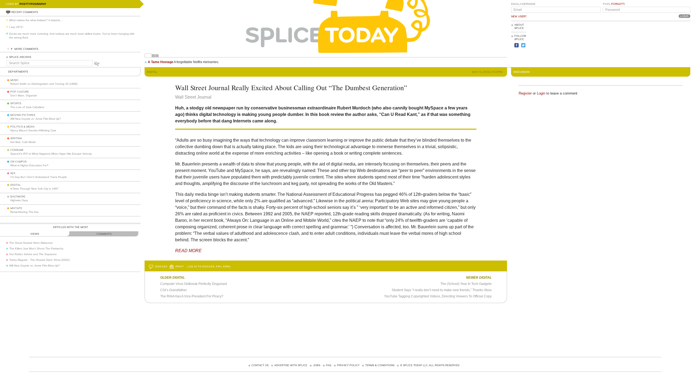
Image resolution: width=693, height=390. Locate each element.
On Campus (18, 161)
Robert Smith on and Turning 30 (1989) (43, 83)
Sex (12, 173)
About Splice (519, 26)
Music (14, 80)
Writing (16, 138)
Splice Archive (20, 57)
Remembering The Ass (24, 211)
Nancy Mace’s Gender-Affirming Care (33, 130)
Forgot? (618, 4)
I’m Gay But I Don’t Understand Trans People (38, 177)
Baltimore (17, 196)
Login (541, 93)
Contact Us (260, 365)
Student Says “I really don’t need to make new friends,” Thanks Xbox (442, 290)
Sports (15, 103)
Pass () (614, 4)
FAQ (328, 365)
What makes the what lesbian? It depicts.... (36, 20)
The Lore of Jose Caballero (27, 107)
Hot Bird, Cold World (22, 142)
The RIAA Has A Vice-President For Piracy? (191, 296)
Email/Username (523, 4)
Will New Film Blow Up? (35, 118)
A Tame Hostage (160, 62)
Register (525, 93)
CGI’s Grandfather (173, 290)
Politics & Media (22, 126)
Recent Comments (24, 12)
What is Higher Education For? (29, 165)
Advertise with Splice (290, 365)
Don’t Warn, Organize (23, 95)
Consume (17, 150)
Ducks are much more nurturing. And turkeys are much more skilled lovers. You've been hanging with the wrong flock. (72, 35)
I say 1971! (16, 26)
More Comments (26, 49)
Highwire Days (19, 200)
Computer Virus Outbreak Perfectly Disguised (193, 284)
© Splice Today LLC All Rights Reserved (429, 365)
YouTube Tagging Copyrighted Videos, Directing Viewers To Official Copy (438, 296)
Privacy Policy (348, 365)
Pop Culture (19, 91)
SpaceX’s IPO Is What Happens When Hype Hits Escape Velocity (51, 153)
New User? (519, 16)
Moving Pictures (22, 115)
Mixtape (16, 208)
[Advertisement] (666, 43)
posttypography (32, 3)
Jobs (316, 365)
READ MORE (188, 250)
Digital (15, 185)
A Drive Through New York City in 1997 (34, 188)
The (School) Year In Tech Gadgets (466, 284)
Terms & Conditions (379, 365)
